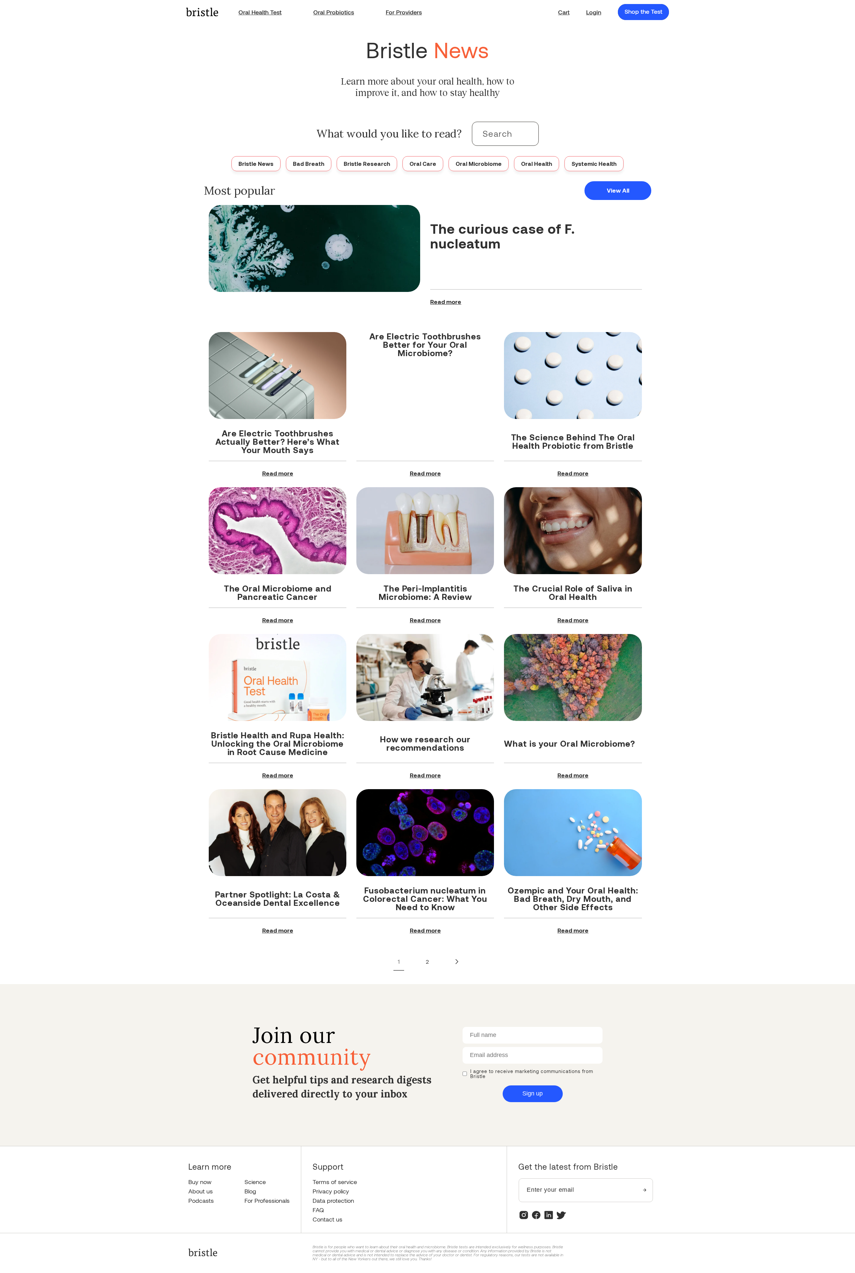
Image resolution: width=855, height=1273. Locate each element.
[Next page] (456, 961)
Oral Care (422, 163)
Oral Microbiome (479, 163)
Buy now (199, 1181)
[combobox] (505, 134)
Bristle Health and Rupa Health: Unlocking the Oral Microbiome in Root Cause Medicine (277, 743)
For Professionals (267, 1200)
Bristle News (256, 163)
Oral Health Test (260, 12)
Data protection (333, 1200)
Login (593, 12)
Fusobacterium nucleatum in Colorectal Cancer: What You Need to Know (425, 898)
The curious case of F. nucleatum (502, 235)
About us (200, 1191)
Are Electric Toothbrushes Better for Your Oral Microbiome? (425, 344)
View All (618, 190)
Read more (445, 301)
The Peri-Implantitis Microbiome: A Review (425, 592)
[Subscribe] (645, 1190)
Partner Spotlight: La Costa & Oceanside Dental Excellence (277, 898)
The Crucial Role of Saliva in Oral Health (573, 592)
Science (255, 1181)
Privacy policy (331, 1191)
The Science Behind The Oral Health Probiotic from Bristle (573, 441)
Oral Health (536, 163)
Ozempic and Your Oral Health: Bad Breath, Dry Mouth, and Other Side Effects (573, 898)
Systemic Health (594, 163)
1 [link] (399, 961)
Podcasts (201, 1200)
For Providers (404, 12)
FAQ (318, 1209)
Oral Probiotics (333, 12)
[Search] (526, 133)
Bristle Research (367, 163)
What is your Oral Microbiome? (569, 743)
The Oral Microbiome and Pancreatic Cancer (278, 592)
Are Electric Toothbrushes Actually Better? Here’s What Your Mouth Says (277, 441)
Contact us (327, 1219)
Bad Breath (308, 163)
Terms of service (335, 1181)
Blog (250, 1191)
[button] (563, 12)
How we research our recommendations (425, 743)
